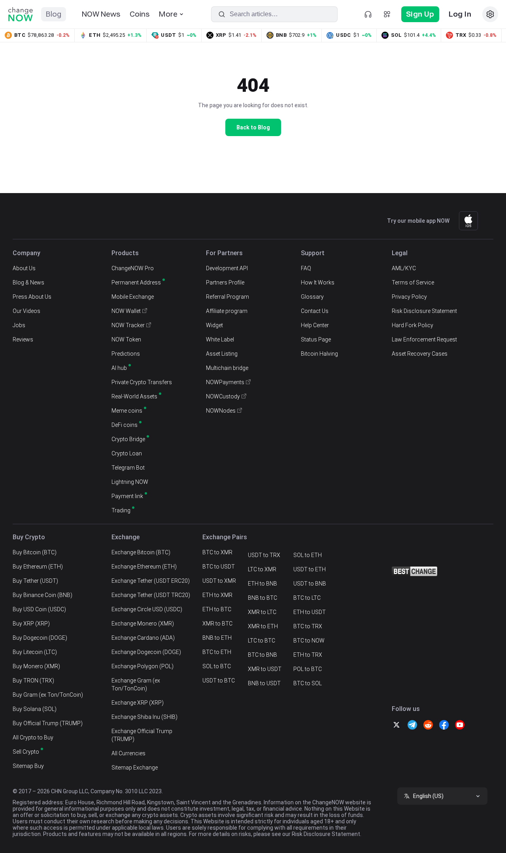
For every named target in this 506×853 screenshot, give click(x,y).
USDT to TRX (264, 555)
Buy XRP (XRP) (31, 623)
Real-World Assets (134, 396)
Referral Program (227, 297)
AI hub (119, 368)
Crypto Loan (126, 453)
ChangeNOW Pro (132, 268)
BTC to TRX (307, 626)
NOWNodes (221, 411)
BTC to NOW (309, 640)
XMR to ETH (263, 626)
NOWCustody (223, 396)
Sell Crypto (26, 752)
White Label (220, 339)
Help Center (315, 325)
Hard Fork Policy (412, 325)
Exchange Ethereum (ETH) (144, 566)
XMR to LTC (262, 612)
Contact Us (315, 311)
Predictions (125, 354)
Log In (460, 14)
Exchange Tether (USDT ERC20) (150, 581)
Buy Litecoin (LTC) (35, 652)
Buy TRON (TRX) (33, 680)
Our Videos (26, 311)
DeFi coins (124, 425)
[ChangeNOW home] (20, 14)
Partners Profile (225, 282)
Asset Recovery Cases (419, 354)
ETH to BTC (216, 609)
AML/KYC (404, 268)
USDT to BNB (309, 583)
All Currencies (128, 753)
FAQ (306, 268)
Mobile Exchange (132, 297)
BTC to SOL (307, 683)
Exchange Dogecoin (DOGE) (146, 652)
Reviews (23, 339)
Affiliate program (226, 311)
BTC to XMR (217, 552)
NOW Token (126, 339)
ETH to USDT (309, 612)
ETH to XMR (217, 595)
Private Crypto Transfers (141, 382)
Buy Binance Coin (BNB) (42, 595)
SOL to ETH (307, 555)
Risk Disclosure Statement (424, 311)
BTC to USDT (218, 566)
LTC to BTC (261, 640)
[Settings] (490, 14)
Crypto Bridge (128, 439)
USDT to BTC (218, 680)
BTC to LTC (307, 598)
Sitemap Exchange (134, 767)
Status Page (316, 339)
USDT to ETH (309, 569)
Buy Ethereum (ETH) (38, 566)
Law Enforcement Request (424, 339)
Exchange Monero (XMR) (142, 623)
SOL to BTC (216, 666)
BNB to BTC (262, 598)
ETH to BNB (262, 583)
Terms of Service (413, 282)
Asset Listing (222, 354)
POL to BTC (307, 669)
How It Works (317, 282)
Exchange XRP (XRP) (137, 702)
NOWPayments (225, 382)
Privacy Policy (409, 297)
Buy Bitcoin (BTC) (35, 552)
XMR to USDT (264, 669)
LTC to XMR (262, 569)
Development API (227, 268)
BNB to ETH (217, 638)
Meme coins (126, 411)
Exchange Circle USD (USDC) (146, 609)
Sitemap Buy (28, 766)
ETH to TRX (307, 655)
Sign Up (420, 14)
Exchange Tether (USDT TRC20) (150, 595)
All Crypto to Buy (33, 737)
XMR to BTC (217, 623)
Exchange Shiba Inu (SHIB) (144, 717)
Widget (214, 325)
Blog (53, 14)
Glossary (312, 297)
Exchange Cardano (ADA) (143, 638)
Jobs (19, 325)
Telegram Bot (128, 467)
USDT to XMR (219, 581)
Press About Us (32, 297)
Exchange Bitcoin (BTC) (140, 552)
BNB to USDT (264, 683)
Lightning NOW (129, 482)
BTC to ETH (216, 652)
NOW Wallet (126, 311)
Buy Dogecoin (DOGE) (40, 638)
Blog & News (28, 282)
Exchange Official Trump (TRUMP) (141, 735)
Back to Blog (253, 127)
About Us (24, 268)
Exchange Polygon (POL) (142, 666)
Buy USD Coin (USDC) (39, 609)
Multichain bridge (227, 368)
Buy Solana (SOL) (35, 709)
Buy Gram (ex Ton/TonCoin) (48, 695)
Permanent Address (136, 282)
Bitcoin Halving (319, 354)
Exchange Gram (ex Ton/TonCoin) (135, 684)
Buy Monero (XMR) (36, 666)
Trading (120, 510)
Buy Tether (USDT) (35, 581)
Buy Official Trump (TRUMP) (48, 723)
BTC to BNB (262, 655)
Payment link (127, 496)
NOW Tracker (128, 325)
